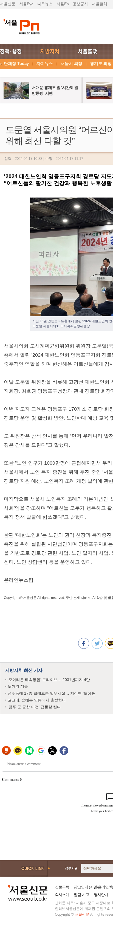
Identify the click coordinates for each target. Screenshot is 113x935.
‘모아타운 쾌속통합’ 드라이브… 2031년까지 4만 (49, 679)
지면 (93, 887)
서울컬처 (99, 4)
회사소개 (62, 894)
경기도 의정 (101, 63)
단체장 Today (16, 63)
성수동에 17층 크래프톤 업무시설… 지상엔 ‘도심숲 (51, 693)
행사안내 (101, 894)
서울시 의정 (71, 63)
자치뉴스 (44, 63)
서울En (62, 4)
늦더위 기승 (18, 686)
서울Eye (26, 4)
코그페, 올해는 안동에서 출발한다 (37, 700)
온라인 (103, 887)
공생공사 (80, 4)
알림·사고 (81, 894)
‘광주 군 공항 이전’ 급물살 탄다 (34, 707)
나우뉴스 (45, 4)
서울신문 (7, 4)
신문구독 (62, 887)
